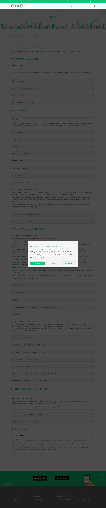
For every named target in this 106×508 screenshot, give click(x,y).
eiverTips (70, 6)
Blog (64, 6)
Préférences (68, 263)
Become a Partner (81, 6)
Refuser (53, 263)
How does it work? (53, 6)
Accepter (37, 263)
